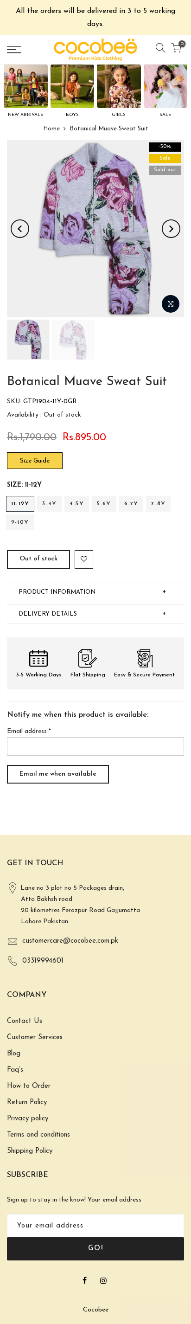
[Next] (171, 228)
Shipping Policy (29, 1151)
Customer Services (35, 1037)
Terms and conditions (38, 1134)
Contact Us (24, 1021)
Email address (29, 731)
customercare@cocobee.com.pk (70, 941)
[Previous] (20, 228)
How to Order (29, 1086)
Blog (13, 1053)
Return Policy (27, 1102)
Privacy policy (27, 1118)
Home (51, 129)
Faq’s (15, 1070)
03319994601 (43, 961)
